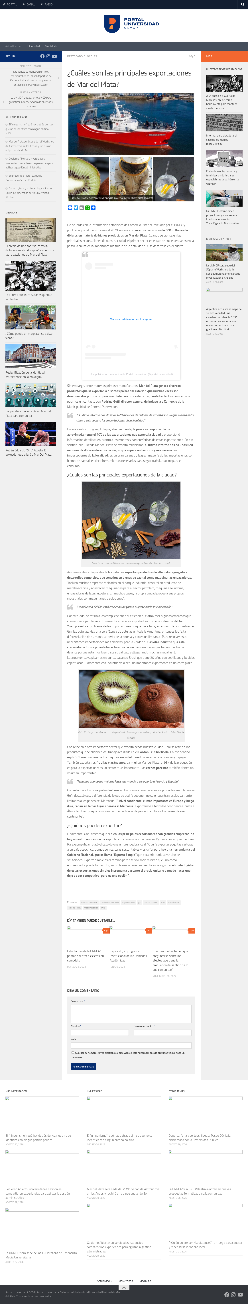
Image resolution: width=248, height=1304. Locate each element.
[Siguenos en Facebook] (42, 56)
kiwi (163, 902)
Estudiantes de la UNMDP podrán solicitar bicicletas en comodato (85, 955)
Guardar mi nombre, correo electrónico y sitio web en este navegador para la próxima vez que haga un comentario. (128, 1055)
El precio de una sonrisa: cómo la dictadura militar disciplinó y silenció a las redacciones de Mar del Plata (29, 250)
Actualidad (11, 46)
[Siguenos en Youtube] (54, 56)
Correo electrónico (144, 1026)
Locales (91, 56)
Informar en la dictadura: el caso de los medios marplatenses (221, 139)
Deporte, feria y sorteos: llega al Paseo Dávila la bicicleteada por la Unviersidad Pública (28, 193)
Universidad (33, 46)
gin (139, 902)
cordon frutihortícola (110, 902)
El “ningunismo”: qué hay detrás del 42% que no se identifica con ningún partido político (29, 129)
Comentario (78, 1001)
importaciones (151, 902)
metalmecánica (91, 907)
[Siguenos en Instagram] (48, 56)
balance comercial (89, 902)
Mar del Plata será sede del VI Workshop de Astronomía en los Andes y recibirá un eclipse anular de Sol (29, 146)
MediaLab (50, 46)
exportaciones (128, 902)
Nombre (76, 1026)
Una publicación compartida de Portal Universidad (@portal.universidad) (131, 374)
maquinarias (173, 902)
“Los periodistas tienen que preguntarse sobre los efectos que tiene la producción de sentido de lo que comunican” (170, 960)
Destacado (75, 56)
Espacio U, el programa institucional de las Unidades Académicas (128, 955)
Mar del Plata (74, 907)
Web (73, 1039)
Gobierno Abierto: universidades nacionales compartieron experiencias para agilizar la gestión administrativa (29, 163)
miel (103, 907)
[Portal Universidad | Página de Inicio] (32, 25)
